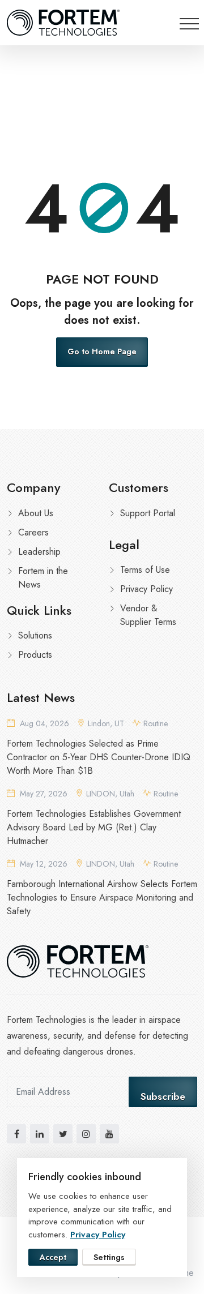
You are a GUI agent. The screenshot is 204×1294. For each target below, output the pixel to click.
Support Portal (147, 513)
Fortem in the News (43, 577)
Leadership (39, 551)
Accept (53, 1257)
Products (35, 654)
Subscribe (163, 1096)
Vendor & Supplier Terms (148, 615)
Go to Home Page (102, 351)
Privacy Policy (146, 588)
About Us (35, 513)
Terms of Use (145, 569)
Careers (33, 532)
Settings (109, 1257)
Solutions (35, 635)
